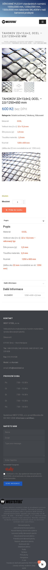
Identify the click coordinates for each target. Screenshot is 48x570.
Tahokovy (39, 41)
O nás (24, 560)
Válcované (6, 43)
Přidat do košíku (15, 210)
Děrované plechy (24, 525)
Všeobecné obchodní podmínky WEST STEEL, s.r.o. (24, 563)
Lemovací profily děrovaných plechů (24, 533)
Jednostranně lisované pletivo (24, 528)
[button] (42, 51)
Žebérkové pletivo (24, 547)
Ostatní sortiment (25, 41)
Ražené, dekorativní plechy (24, 541)
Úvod (6, 41)
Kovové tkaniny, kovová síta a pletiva (24, 531)
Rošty (24, 549)
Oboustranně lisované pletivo (24, 536)
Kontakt (15, 362)
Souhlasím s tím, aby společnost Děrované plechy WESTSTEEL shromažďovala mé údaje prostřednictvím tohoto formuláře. (22, 476)
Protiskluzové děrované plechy (24, 539)
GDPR (24, 568)
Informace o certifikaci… (25, 418)
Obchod (13, 41)
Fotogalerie (24, 557)
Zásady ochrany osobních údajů (24, 566)
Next (41, 65)
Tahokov (24, 552)
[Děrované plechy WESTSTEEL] (11, 501)
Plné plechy (24, 555)
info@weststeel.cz (16, 368)
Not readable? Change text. (11, 465)
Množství (6, 202)
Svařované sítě (24, 544)
